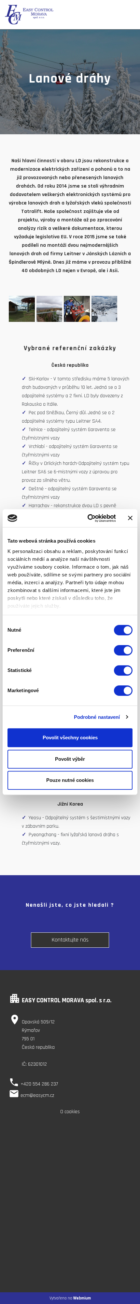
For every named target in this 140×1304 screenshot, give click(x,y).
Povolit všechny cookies (70, 737)
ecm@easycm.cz (37, 1095)
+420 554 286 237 (39, 1084)
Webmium (82, 1298)
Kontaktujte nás (70, 939)
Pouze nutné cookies (70, 780)
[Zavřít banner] (130, 518)
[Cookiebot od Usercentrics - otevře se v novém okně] (88, 518)
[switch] (123, 650)
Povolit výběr (70, 759)
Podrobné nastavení (97, 717)
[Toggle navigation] (126, 14)
